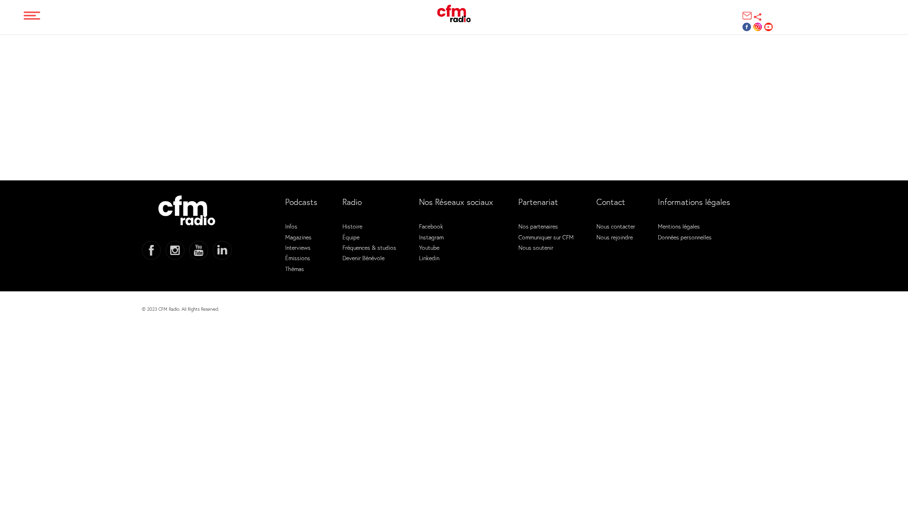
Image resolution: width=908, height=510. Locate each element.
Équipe (350, 237)
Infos (291, 226)
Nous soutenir (535, 247)
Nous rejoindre (614, 237)
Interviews (298, 247)
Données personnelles (685, 237)
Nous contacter (615, 226)
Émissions (297, 258)
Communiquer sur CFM (546, 237)
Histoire (352, 226)
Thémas (294, 268)
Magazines (298, 237)
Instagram (431, 237)
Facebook (431, 226)
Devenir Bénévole (363, 258)
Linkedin (429, 258)
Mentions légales (679, 226)
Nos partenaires (538, 226)
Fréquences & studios (369, 247)
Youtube (429, 247)
